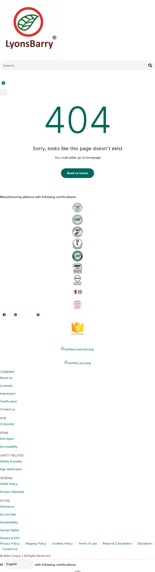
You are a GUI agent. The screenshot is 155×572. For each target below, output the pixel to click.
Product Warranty (12, 492)
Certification (8, 401)
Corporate (7, 424)
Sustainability (9, 522)
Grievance (7, 506)
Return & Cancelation (117, 543)
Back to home (77, 173)
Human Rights (9, 530)
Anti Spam (7, 439)
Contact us (7, 409)
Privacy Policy (10, 543)
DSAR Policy (8, 484)
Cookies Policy (62, 543)
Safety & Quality (11, 461)
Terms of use (87, 543)
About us (6, 378)
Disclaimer (144, 543)
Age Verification (11, 469)
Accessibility (9, 446)
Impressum (8, 393)
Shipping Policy (35, 543)
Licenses (6, 386)
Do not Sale (8, 514)
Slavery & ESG (10, 538)
